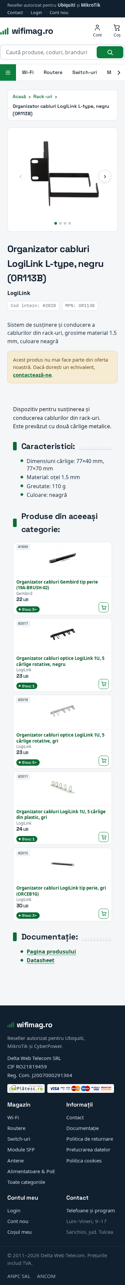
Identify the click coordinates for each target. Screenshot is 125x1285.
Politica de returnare (89, 1138)
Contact (15, 12)
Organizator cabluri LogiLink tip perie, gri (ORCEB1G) (61, 891)
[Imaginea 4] (69, 223)
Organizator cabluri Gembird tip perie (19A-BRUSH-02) (57, 585)
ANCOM (46, 1276)
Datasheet (40, 960)
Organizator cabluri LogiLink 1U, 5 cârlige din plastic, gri (61, 815)
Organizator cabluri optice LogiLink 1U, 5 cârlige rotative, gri (60, 738)
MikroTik (90, 5)
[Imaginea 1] (55, 223)
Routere (53, 72)
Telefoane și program (90, 1210)
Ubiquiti (66, 5)
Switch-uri (84, 72)
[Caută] (110, 52)
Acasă (19, 96)
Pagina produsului (51, 951)
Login (36, 12)
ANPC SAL (18, 1276)
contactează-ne (32, 374)
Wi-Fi (28, 72)
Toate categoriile (26, 1182)
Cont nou (59, 12)
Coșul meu (19, 1231)
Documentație (82, 1128)
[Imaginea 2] (60, 223)
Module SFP (21, 1149)
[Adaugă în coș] (104, 607)
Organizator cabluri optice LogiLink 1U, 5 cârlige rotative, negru (60, 661)
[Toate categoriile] (8, 72)
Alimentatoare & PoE (31, 1171)
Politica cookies (84, 1160)
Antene (15, 1160)
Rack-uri (42, 96)
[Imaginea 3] (65, 223)
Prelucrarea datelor (88, 1149)
